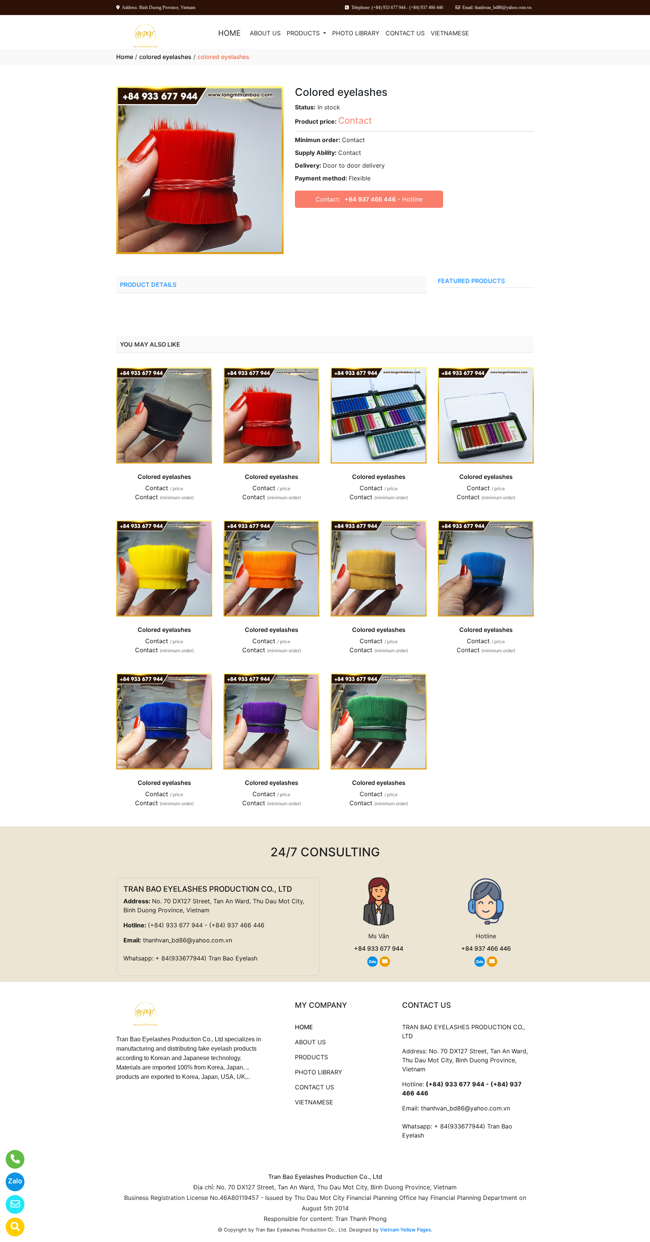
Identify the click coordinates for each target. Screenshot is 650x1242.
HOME (229, 33)
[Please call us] (10, 1159)
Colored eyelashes (164, 476)
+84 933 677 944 (378, 948)
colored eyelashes (165, 57)
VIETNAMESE (450, 33)
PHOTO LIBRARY (356, 33)
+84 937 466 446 (370, 199)
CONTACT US (405, 33)
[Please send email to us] (10, 1204)
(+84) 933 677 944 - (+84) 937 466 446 (206, 925)
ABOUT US (265, 33)
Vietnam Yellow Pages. (406, 1230)
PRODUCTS (304, 33)
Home (124, 57)
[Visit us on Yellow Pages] (10, 1227)
